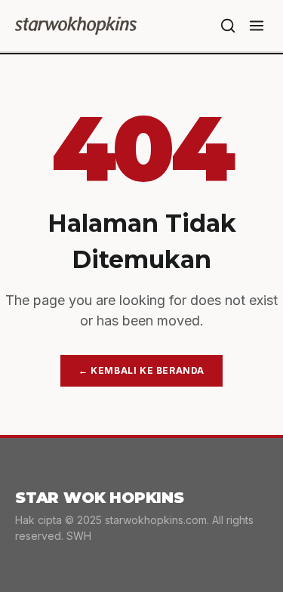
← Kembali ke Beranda (141, 370)
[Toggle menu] (256, 25)
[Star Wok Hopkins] (76, 25)
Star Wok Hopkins (99, 498)
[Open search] (228, 25)
